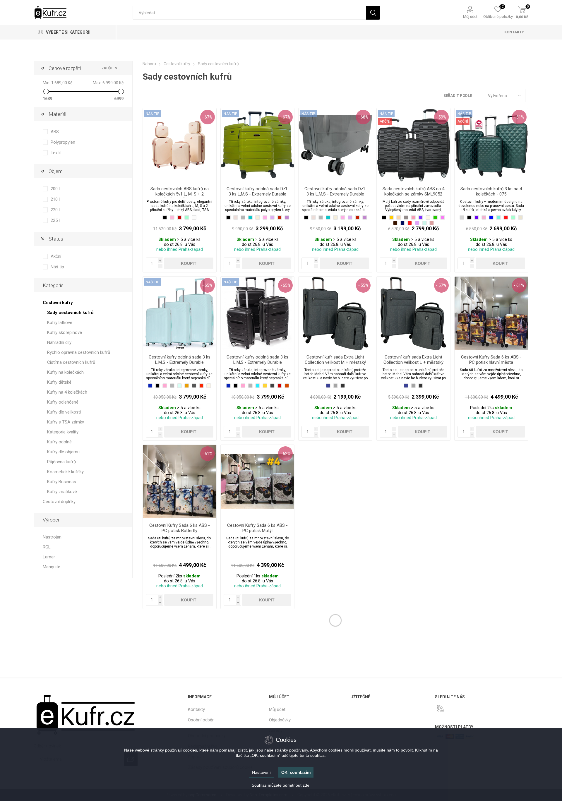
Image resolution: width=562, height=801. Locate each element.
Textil (56, 152)
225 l (55, 220)
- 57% (441, 285)
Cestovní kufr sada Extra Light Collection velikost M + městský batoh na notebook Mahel (335, 362)
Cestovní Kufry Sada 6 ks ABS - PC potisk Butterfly (179, 528)
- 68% (363, 117)
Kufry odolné (59, 442)
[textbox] (249, 13)
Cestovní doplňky (59, 501)
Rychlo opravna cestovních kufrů (78, 352)
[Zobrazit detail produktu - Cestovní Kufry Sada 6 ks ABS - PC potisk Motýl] (257, 481)
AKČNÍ (385, 121)
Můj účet (470, 16)
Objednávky (280, 720)
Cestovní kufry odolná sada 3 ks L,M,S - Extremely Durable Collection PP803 (179, 362)
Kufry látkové (59, 322)
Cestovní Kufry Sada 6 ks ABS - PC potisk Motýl (257, 528)
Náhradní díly (59, 342)
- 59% (441, 117)
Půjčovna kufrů (61, 461)
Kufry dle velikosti (64, 412)
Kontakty (196, 709)
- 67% (207, 117)
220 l (55, 209)
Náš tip (57, 267)
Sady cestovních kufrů (70, 312)
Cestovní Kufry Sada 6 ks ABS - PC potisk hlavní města (491, 359)
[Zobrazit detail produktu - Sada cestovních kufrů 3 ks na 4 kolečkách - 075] (491, 145)
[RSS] (440, 708)
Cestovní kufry (58, 302)
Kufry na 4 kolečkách (67, 392)
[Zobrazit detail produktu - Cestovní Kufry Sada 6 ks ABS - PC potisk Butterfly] (179, 481)
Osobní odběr (201, 720)
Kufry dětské (59, 382)
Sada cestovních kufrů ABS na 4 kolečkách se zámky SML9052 (413, 191)
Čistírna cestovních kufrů (71, 362)
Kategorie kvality (62, 432)
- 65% (207, 285)
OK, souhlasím (296, 772)
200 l (55, 188)
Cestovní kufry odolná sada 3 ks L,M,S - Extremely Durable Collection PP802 (257, 362)
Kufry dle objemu (63, 451)
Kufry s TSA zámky (65, 422)
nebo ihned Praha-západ (179, 249)
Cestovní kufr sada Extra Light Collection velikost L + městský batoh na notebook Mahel (413, 362)
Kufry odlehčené (62, 402)
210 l (55, 199)
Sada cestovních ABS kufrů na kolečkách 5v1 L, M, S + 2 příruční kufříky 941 (179, 194)
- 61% (519, 117)
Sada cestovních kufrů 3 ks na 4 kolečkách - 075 (491, 191)
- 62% (285, 453)
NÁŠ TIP (153, 114)
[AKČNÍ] (385, 113)
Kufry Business (61, 481)
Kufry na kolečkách (65, 372)
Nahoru (149, 63)
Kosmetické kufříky (65, 471)
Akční (56, 256)
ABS (55, 131)
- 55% (363, 285)
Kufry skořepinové (64, 332)
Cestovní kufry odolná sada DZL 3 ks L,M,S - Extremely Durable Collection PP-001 (257, 194)
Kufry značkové (62, 491)
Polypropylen (63, 142)
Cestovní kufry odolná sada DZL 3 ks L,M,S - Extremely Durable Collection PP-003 (335, 194)
